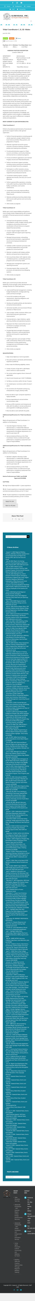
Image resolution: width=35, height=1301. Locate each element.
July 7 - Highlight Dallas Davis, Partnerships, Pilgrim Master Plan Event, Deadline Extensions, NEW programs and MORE (17, 933)
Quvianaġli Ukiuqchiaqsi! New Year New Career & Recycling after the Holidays (17, 968)
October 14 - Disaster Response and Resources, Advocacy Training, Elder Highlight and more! (16, 924)
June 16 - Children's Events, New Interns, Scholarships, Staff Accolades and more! (17, 945)
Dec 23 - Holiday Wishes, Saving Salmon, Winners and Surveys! (17, 1053)
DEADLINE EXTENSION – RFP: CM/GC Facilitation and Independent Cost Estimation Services (18, 1231)
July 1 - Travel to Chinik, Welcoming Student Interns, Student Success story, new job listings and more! (16, 992)
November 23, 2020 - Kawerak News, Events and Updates (16, 1124)
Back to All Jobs (10, 505)
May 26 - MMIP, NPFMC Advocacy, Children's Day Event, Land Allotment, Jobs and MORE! (17, 940)
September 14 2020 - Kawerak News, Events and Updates (16, 1142)
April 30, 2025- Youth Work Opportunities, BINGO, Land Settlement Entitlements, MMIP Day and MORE (17, 787)
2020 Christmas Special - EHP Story (15, 1114)
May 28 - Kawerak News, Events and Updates (16, 1084)
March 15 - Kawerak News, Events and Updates (16, 1102)
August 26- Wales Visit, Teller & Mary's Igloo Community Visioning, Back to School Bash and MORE (16, 726)
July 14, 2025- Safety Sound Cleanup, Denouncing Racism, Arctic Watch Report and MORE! (17, 739)
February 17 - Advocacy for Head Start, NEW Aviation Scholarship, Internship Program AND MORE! (16, 958)
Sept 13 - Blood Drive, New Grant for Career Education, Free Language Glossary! (16, 1072)
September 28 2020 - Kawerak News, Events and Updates (16, 1139)
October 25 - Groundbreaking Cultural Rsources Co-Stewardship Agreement (16, 928)
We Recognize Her (11, 1105)
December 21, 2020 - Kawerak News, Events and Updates (16, 1117)
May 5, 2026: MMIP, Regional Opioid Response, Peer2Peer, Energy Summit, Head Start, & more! (16, 602)
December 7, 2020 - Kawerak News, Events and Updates (17, 1120)
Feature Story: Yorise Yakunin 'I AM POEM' (15, 1108)
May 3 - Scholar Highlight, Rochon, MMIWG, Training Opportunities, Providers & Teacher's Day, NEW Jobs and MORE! (17, 1011)
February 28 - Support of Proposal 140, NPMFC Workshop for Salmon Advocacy (17, 948)
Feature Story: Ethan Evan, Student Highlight (16, 1099)
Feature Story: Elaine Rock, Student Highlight (16, 1091)
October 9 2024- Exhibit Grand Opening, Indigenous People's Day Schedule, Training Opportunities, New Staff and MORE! (17, 828)
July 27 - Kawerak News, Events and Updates (16, 1077)
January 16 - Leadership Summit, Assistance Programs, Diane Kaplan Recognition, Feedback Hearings (15, 963)
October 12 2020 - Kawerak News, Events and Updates (17, 1135)
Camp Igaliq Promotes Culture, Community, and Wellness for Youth (18, 1249)
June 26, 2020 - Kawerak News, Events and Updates (17, 1160)
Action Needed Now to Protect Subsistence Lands (14, 890)
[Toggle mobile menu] (31, 21)
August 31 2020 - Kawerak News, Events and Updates (17, 1146)
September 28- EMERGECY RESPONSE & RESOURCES (17, 919)
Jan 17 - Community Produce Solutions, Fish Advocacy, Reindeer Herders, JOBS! (17, 1050)
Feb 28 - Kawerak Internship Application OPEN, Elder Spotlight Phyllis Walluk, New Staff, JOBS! (17, 1045)
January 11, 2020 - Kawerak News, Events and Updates (17, 1111)
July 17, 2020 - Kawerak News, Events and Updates (17, 1157)
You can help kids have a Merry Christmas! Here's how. (14, 972)
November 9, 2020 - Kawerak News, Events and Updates (16, 1128)
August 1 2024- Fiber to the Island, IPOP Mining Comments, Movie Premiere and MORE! (17, 862)
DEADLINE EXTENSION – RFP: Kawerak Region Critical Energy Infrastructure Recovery (18, 1212)
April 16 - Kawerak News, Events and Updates (16, 1088)
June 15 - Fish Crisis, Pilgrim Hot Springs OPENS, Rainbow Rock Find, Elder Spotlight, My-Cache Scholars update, (17, 998)
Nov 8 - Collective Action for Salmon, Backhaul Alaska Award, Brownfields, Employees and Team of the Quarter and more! (17, 1059)
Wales (19, 38)
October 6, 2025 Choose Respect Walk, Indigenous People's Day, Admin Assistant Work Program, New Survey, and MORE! (17, 713)
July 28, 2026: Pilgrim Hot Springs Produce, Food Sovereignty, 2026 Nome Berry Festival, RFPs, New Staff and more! (17, 563)
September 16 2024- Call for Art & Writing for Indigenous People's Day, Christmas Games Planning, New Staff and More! (17, 835)
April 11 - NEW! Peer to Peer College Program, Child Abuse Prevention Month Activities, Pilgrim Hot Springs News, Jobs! (17, 953)
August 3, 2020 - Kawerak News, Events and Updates (17, 1153)
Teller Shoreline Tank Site (17, 1199)
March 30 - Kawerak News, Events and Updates (16, 1095)
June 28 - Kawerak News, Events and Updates (16, 1081)
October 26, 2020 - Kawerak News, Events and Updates (17, 1131)
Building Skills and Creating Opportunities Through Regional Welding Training (18, 1266)
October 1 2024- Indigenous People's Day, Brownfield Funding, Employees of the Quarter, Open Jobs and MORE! (17, 840)
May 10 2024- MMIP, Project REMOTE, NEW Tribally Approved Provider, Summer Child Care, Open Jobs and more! (17, 867)
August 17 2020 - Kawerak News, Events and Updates (17, 1150)
